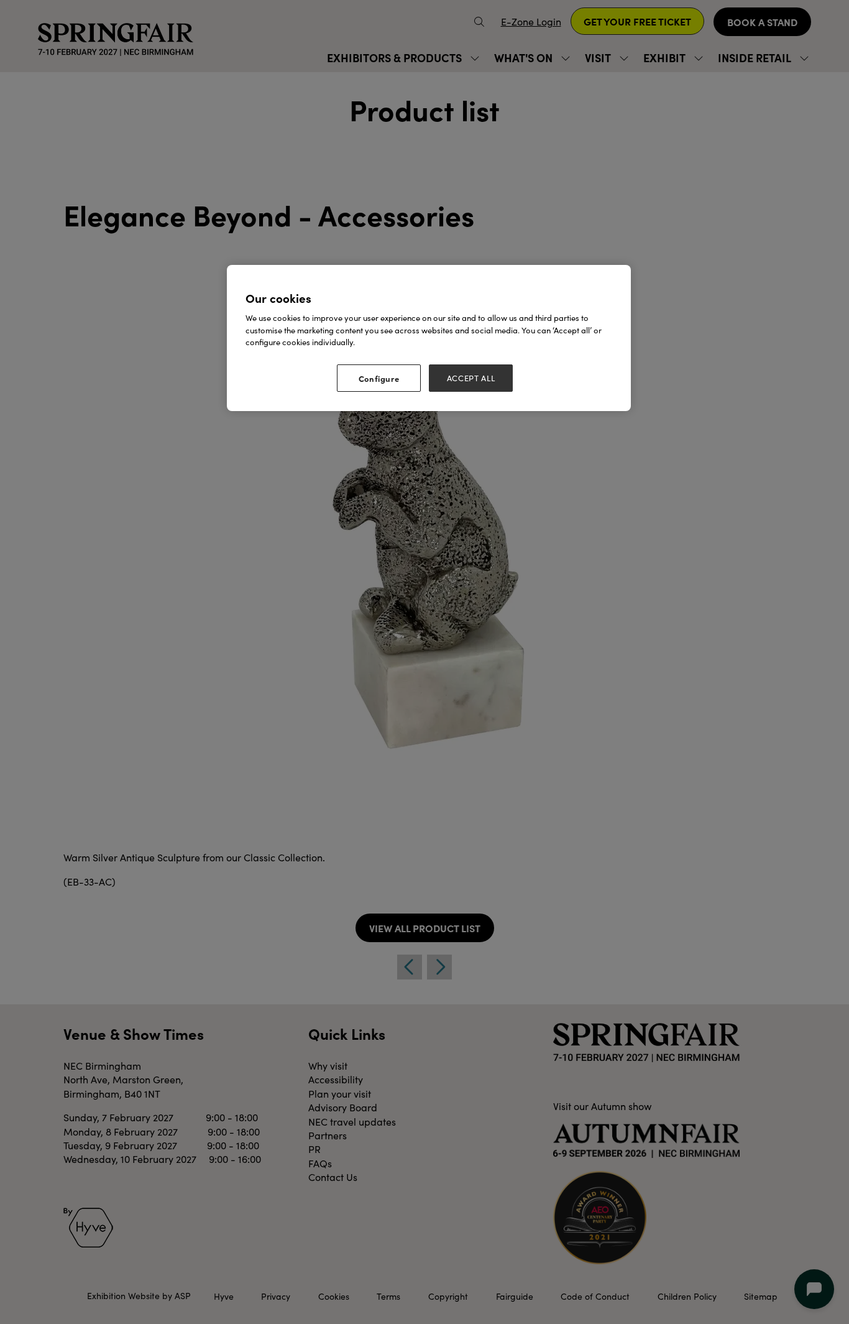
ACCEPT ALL (471, 378)
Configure (379, 378)
